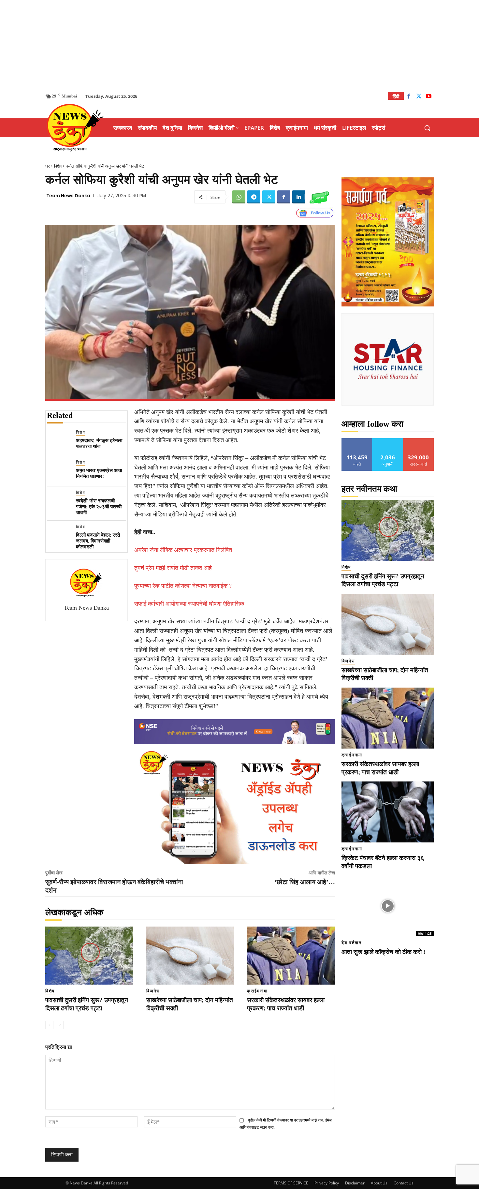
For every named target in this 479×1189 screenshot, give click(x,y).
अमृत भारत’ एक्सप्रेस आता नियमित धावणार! (99, 473)
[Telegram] (253, 196)
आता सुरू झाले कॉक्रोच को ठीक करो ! (383, 951)
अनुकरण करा (387, 440)
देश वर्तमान (351, 942)
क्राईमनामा (257, 990)
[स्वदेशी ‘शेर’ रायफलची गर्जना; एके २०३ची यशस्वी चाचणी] (59, 501)
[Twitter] (419, 97)
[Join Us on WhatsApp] (319, 196)
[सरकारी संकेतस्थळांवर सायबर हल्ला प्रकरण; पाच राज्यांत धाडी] (291, 956)
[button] (427, 127)
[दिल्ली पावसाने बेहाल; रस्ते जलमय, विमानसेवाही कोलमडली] (59, 536)
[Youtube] (429, 97)
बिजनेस (153, 990)
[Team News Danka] (86, 582)
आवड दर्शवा (357, 440)
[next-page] (60, 1025)
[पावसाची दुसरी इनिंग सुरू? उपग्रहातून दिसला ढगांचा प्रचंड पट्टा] (89, 956)
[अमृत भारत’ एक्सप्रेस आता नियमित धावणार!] (59, 471)
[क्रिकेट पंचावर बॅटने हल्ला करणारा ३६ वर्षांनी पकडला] (387, 811)
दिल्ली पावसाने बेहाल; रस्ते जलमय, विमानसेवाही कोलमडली (98, 540)
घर (47, 166)
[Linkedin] (298, 196)
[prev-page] (49, 1025)
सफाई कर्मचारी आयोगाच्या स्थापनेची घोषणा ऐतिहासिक (189, 604)
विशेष (58, 166)
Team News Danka (68, 195)
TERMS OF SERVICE (291, 1183)
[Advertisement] (239, 45)
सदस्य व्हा (419, 440)
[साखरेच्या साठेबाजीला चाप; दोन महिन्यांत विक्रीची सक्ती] (190, 956)
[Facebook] (409, 97)
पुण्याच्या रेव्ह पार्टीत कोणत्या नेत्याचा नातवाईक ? (183, 586)
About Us (379, 1183)
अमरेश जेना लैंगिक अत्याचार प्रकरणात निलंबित (183, 550)
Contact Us (404, 1183)
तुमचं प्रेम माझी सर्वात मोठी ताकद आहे (173, 568)
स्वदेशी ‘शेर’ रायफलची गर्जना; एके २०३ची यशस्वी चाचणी (99, 506)
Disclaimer (355, 1183)
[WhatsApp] (238, 196)
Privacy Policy (326, 1183)
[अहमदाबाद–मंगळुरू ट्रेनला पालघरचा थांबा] (59, 441)
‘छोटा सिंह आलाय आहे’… (304, 881)
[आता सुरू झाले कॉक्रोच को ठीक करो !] (387, 905)
